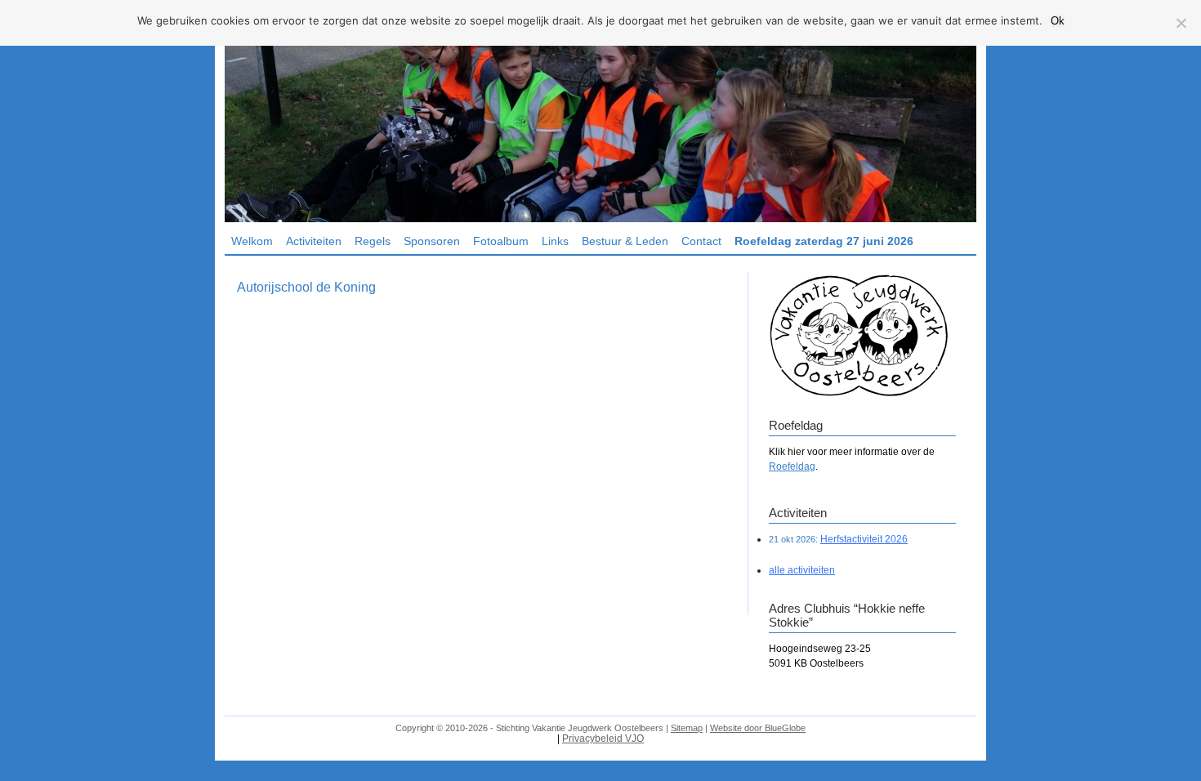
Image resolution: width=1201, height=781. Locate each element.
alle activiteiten (802, 570)
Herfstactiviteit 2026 (864, 539)
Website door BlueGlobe (758, 728)
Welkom (252, 241)
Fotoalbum (501, 241)
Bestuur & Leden (625, 241)
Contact (701, 241)
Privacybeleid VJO (603, 738)
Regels (373, 241)
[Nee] (1180, 23)
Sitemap (687, 728)
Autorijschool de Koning (306, 287)
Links (555, 241)
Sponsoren (432, 241)
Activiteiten (314, 241)
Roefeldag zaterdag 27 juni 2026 (823, 241)
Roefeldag (792, 466)
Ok (1058, 21)
